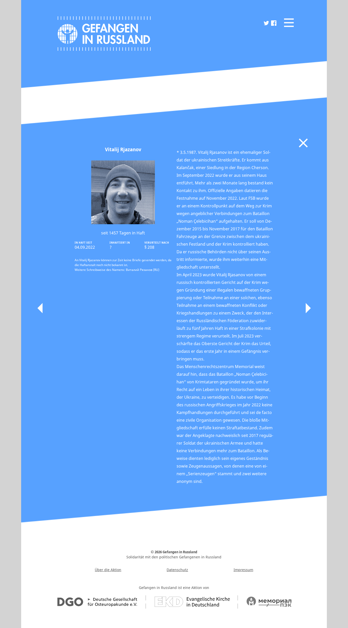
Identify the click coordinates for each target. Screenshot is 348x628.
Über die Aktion (108, 569)
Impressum (243, 569)
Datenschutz (177, 569)
